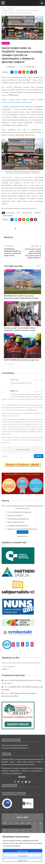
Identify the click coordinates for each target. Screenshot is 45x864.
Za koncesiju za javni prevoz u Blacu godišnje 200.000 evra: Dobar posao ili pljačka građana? (33, 253)
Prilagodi (22, 856)
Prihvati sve (22, 851)
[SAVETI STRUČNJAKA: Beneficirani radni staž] (22, 345)
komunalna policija (27, 212)
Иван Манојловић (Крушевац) (18, 519)
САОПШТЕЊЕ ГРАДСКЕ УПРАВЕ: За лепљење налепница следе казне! (12, 252)
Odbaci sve (22, 860)
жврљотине (38, 212)
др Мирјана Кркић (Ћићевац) (17, 525)
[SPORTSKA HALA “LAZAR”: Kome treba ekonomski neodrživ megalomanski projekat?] (22, 281)
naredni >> (5, 669)
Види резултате (23, 536)
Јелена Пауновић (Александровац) (19, 512)
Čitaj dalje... (22, 777)
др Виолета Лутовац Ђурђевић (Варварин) (22, 529)
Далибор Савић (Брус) (15, 515)
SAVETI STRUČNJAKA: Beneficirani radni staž (21, 360)
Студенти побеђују (8, 215)
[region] (22, 848)
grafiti (18, 212)
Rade (12, 391)
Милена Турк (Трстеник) (15, 522)
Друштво (5, 43)
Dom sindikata (10, 212)
